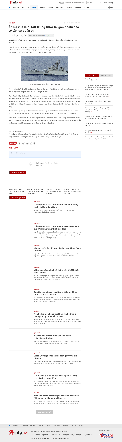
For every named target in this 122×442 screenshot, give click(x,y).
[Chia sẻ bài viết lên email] (17, 35)
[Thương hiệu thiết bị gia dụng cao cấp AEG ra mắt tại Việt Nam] (35, 181)
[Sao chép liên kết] (21, 35)
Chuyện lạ (69, 7)
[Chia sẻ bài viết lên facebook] (10, 35)
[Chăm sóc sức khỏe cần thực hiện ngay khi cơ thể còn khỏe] (72, 181)
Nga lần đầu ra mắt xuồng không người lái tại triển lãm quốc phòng (55, 336)
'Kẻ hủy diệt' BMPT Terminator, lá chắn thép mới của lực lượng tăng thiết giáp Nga (57, 227)
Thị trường (25, 7)
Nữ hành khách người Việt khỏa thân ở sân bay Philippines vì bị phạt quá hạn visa (56, 396)
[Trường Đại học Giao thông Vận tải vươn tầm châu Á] (17, 181)
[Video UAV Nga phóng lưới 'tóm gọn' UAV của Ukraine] (20, 360)
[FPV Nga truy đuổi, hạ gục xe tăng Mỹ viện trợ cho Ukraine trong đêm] (20, 380)
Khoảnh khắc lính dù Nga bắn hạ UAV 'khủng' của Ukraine (57, 249)
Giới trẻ (50, 7)
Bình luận (13, 143)
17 (109, 96)
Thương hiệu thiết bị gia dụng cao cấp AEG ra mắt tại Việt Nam (35, 191)
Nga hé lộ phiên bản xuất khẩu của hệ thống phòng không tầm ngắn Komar (55, 315)
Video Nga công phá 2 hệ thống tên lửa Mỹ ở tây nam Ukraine (56, 271)
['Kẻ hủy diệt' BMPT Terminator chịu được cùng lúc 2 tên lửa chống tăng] (20, 209)
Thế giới (34, 7)
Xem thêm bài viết (44, 412)
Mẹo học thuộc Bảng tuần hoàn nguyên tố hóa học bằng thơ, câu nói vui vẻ (98, 117)
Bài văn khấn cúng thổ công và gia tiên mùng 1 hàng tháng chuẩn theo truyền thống (97, 110)
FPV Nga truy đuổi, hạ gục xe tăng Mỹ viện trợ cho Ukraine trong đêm (55, 376)
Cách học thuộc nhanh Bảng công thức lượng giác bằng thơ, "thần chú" (97, 95)
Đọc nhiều (92, 75)
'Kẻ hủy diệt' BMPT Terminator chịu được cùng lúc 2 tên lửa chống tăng (56, 205)
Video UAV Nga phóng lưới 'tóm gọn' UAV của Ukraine (55, 357)
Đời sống (16, 7)
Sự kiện (86, 7)
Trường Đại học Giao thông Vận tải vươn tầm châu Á (16, 191)
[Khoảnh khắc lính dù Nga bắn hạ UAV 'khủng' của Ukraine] (20, 252)
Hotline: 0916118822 (79, 2)
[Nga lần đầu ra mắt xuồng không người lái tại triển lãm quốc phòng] (20, 340)
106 (90, 132)
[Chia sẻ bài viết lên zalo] (13, 35)
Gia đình (42, 7)
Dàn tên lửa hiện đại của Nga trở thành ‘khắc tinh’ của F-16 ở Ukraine (55, 293)
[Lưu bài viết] (25, 35)
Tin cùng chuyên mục (18, 198)
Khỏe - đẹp (59, 7)
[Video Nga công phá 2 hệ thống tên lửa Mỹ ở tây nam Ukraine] (20, 274)
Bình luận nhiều (106, 75)
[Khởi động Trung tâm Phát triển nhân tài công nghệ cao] (54, 181)
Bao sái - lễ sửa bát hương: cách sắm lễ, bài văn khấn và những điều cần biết (99, 138)
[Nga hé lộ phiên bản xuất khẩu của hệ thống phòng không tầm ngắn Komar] (20, 318)
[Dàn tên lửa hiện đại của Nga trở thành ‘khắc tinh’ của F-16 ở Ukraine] (20, 296)
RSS (112, 7)
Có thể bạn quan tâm (17, 172)
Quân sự (78, 7)
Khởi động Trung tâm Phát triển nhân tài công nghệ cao (53, 191)
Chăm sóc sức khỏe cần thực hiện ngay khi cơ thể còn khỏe (72, 191)
